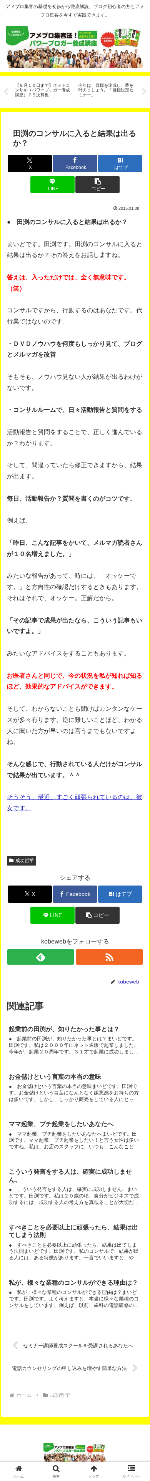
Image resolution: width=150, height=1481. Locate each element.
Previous (6, 92)
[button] (97, 184)
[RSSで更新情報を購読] (109, 957)
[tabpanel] (42, 90)
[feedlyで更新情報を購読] (40, 957)
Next (144, 92)
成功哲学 (24, 860)
